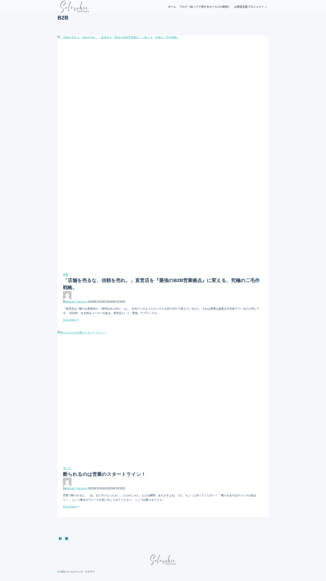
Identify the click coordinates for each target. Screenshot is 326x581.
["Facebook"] (60, 538)
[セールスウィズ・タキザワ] (75, 7)
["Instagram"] (66, 538)
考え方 (67, 468)
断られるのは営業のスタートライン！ (104, 474)
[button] (266, 7)
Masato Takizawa (76, 301)
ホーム (172, 6)
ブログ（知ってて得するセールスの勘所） (205, 6)
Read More (69, 320)
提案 (65, 274)
